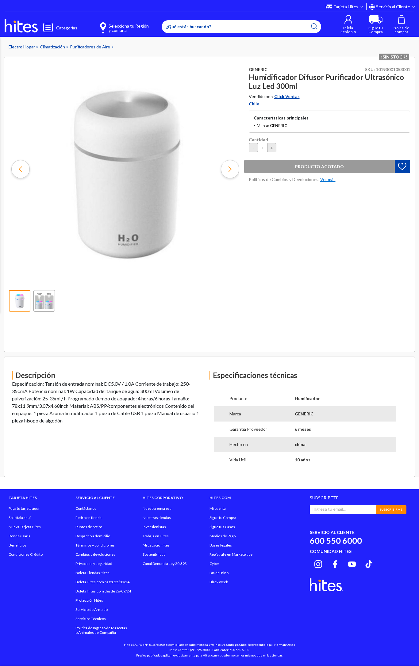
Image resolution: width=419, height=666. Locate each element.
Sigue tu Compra (223, 517)
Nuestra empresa (157, 508)
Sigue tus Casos (222, 526)
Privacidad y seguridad (93, 563)
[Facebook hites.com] (335, 563)
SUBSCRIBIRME (391, 509)
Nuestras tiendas (157, 517)
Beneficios (17, 545)
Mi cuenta (218, 508)
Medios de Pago (223, 536)
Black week (219, 582)
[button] (348, 24)
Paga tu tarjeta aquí (24, 508)
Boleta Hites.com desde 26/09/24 (103, 591)
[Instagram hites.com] (318, 563)
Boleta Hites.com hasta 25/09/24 (102, 582)
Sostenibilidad (154, 554)
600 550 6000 (336, 540)
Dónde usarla (19, 536)
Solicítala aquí (20, 517)
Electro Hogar (22, 46)
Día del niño (219, 572)
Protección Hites (89, 600)
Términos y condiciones (95, 545)
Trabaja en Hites (156, 536)
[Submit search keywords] (314, 26)
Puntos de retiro (88, 526)
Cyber (214, 563)
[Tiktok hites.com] (369, 563)
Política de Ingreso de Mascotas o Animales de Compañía (101, 630)
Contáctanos (85, 508)
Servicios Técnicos (90, 618)
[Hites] (21, 26)
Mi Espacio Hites (156, 545)
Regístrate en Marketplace (231, 554)
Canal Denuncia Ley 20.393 (165, 563)
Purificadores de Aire (90, 46)
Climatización (53, 46)
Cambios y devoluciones (95, 554)
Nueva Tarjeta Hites (25, 526)
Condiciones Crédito (26, 554)
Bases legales (221, 545)
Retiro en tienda (88, 517)
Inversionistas (154, 526)
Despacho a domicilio (92, 536)
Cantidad (258, 139)
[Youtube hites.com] (352, 563)
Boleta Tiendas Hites (92, 572)
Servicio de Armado (91, 609)
